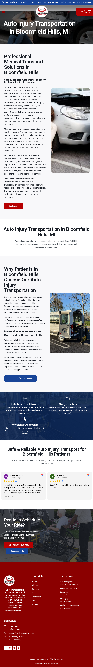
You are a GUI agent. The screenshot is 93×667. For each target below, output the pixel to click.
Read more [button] (8, 496)
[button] (3, 11)
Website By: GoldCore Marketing (46, 663)
